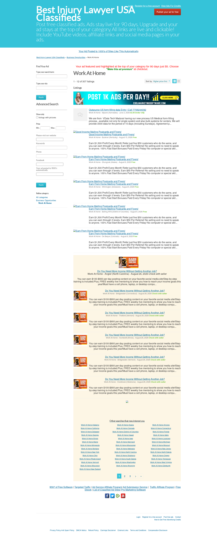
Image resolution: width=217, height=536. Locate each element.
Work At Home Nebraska (125, 448)
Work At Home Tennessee (161, 459)
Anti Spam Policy (67, 530)
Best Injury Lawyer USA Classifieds (85, 13)
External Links (123, 530)
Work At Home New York (90, 452)
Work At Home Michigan (161, 442)
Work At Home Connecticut (161, 428)
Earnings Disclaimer (108, 530)
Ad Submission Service (135, 487)
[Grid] (179, 81)
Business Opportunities (46, 200)
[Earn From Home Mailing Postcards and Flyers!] (99, 156)
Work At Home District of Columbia (125, 431)
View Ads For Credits (171, 5)
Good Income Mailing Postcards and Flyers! (111, 134)
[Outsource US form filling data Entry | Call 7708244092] (80, 114)
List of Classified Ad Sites (106, 489)
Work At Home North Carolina (126, 452)
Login (130, 5)
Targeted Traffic (82, 487)
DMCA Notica (81, 530)
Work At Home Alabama (90, 425)
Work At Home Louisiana (161, 438)
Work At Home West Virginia (161, 462)
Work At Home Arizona (160, 425)
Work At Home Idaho (161, 435)
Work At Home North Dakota (160, 452)
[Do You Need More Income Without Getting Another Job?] (128, 262)
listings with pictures (47, 117)
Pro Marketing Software (133, 489)
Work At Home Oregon (160, 455)
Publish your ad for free (167, 11)
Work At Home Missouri (161, 445)
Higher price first (160, 81)
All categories (42, 197)
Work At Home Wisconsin (90, 465)
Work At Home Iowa (125, 438)
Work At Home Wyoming (125, 465)
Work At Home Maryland (125, 442)
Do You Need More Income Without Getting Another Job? (127, 271)
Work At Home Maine (90, 442)
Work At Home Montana (90, 448)
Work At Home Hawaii (125, 435)
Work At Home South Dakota (125, 459)
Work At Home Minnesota (89, 445)
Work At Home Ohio (90, 455)
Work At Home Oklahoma (125, 455)
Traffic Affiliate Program (162, 487)
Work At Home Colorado (125, 428)
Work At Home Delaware (90, 431)
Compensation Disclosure (157, 530)
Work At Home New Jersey (161, 448)
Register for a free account (147, 5)
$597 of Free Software (61, 487)
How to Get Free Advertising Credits (167, 519)
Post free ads (168, 517)
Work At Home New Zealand (90, 469)
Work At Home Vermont (90, 462)
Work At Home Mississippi (126, 445)
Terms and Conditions (138, 530)
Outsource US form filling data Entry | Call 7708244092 (117, 109)
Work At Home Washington (125, 462)
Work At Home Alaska (125, 425)
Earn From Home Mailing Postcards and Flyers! (113, 159)
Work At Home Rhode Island (90, 459)
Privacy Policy (55, 530)
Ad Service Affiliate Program (107, 487)
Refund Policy (93, 530)
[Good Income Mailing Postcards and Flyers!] (97, 131)
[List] (174, 81)
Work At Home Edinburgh (160, 465)
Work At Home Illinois (90, 438)
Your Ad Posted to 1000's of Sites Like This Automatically (108, 51)
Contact (178, 517)
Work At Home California (90, 428)
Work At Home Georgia (90, 435)
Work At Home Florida (161, 431)
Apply (41, 97)
